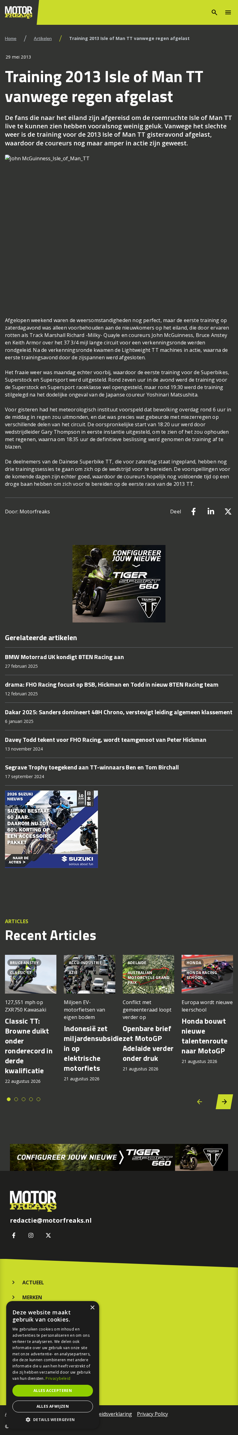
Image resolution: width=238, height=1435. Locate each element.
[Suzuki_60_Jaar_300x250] (119, 829)
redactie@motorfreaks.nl (51, 1220)
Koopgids (35, 1312)
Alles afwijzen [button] (53, 1406)
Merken (32, 1297)
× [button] (92, 1307)
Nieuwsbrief (38, 1389)
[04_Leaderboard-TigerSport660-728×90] (119, 1157)
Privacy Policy (152, 1414)
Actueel (33, 1282)
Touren (32, 1374)
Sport (30, 1344)
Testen (31, 1327)
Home (10, 38)
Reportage (36, 1359)
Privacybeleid (58, 1378)
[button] (52, 1419)
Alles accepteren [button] (52, 1390)
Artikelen (43, 38)
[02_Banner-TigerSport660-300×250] (119, 583)
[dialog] (52, 1365)
